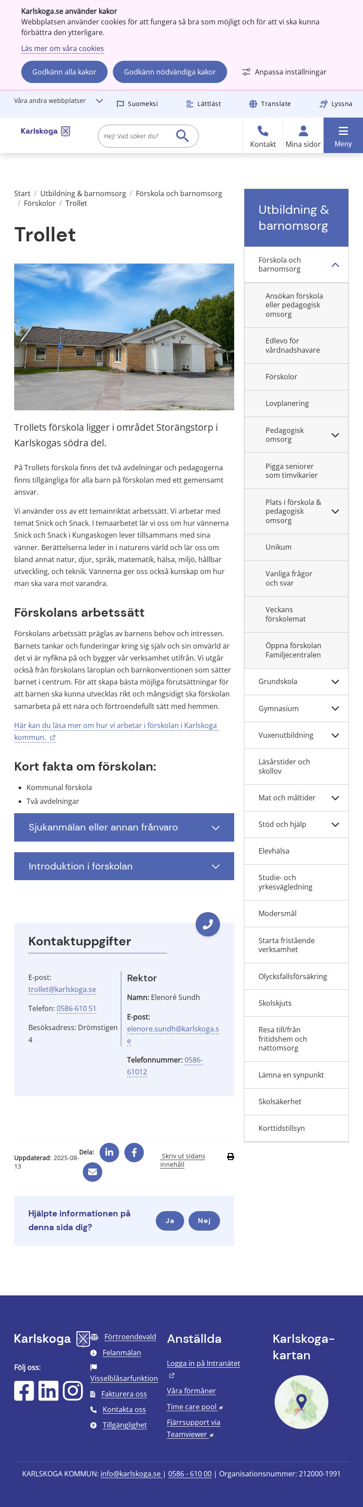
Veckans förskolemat (286, 614)
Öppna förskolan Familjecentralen (293, 650)
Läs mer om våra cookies (62, 48)
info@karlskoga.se (131, 1474)
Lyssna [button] (342, 103)
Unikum (279, 547)
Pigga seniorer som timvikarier (292, 470)
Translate (276, 103)
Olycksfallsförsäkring (293, 976)
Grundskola (278, 681)
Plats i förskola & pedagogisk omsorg (293, 511)
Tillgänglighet (125, 1425)
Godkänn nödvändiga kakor (170, 72)
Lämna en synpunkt (291, 1075)
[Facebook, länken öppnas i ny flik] (134, 1149)
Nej (204, 1220)
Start (22, 193)
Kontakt (263, 144)
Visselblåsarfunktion (124, 1378)
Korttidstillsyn (282, 1128)
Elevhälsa (274, 851)
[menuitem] (296, 265)
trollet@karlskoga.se (62, 989)
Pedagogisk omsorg (285, 435)
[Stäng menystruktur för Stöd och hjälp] (335, 824)
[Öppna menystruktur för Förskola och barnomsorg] (335, 265)
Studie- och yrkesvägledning (286, 882)
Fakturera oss (124, 1394)
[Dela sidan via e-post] (92, 1168)
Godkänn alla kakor (64, 72)
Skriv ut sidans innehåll (182, 1160)
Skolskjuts (275, 1003)
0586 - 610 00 (190, 1474)
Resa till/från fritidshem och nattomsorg (283, 1039)
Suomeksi (143, 103)
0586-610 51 (77, 1008)
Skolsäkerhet (280, 1101)
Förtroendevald (130, 1337)
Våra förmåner (191, 1391)
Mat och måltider (287, 798)
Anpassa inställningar (291, 72)
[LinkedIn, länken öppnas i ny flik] (48, 1396)
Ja (170, 1220)
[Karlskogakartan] (301, 1428)
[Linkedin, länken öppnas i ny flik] (109, 1149)
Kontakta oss (124, 1409)
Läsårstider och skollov (284, 766)
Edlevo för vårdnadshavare (293, 345)
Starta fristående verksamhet (287, 945)
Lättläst (209, 103)
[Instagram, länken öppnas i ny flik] (73, 1396)
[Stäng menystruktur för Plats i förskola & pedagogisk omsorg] (335, 511)
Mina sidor (303, 144)
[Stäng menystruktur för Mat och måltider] (335, 798)
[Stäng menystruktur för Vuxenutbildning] (335, 735)
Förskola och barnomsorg (179, 193)
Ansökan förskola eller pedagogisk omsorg (294, 305)
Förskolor (40, 203)
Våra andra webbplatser (50, 100)
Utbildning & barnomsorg (83, 193)
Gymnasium (279, 708)
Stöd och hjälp (282, 824)
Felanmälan (122, 1352)
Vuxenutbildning (286, 735)
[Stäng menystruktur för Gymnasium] (335, 708)
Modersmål (278, 913)
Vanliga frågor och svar (289, 578)
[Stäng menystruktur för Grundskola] (335, 682)
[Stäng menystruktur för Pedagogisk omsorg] (335, 435)
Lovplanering (287, 403)
